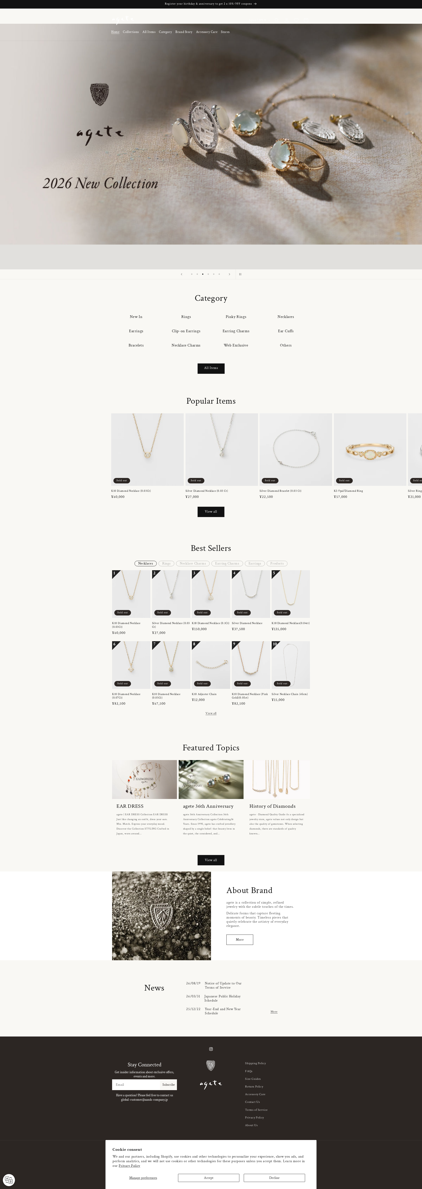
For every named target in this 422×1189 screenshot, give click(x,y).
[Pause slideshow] (240, 274)
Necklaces (286, 316)
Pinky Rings (236, 316)
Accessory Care (255, 1094)
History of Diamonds (272, 806)
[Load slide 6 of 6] (219, 274)
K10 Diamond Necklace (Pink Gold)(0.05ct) (250, 696)
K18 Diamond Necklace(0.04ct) (291, 623)
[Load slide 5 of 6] (213, 274)
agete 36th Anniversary (208, 806)
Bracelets (136, 345)
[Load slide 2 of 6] (197, 274)
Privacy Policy (129, 1166)
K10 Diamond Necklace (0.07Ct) (126, 696)
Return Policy (254, 1087)
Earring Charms (236, 331)
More (240, 940)
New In (136, 316)
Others (286, 345)
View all (211, 512)
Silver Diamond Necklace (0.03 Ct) (207, 491)
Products (277, 563)
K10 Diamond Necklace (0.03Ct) (131, 491)
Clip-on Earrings (186, 331)
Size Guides (253, 1079)
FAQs (248, 1071)
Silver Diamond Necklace (247, 623)
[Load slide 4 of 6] (208, 274)
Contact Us (252, 1102)
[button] (131, 32)
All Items (211, 368)
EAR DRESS (130, 806)
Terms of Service (256, 1110)
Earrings (136, 331)
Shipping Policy (255, 1063)
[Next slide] (229, 274)
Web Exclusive (236, 345)
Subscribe (168, 1085)
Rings (186, 316)
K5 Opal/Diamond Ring (348, 491)
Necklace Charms (186, 345)
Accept (208, 1178)
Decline (274, 1178)
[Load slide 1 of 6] (192, 274)
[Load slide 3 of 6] (203, 274)
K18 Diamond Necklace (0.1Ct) (210, 623)
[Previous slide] (181, 274)
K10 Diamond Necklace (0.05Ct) (166, 696)
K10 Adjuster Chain (204, 694)
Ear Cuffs (285, 331)
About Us (251, 1125)
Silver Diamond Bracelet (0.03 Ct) (281, 491)
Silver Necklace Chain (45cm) (290, 694)
